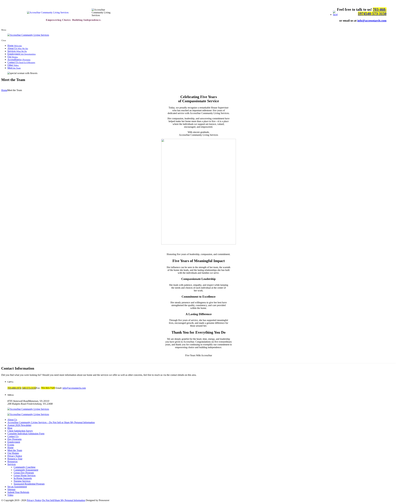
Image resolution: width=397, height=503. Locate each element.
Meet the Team (14, 450)
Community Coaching (24, 467)
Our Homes (13, 453)
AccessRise (18, 59)
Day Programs (14, 439)
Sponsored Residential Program (29, 484)
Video (10, 495)
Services (17, 51)
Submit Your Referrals (18, 492)
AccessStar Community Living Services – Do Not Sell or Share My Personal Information (51, 422)
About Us (17, 48)
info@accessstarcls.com (371, 20)
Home (14, 45)
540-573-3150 (375, 14)
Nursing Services (22, 481)
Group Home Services (25, 475)
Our (12, 56)
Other (13, 65)
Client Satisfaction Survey (20, 430)
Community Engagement (26, 470)
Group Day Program (24, 472)
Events (10, 444)
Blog (9, 428)
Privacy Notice (14, 456)
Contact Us (21, 62)
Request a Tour (14, 458)
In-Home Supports (23, 478)
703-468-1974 (14, 388)
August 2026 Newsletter (19, 425)
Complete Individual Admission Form (25, 433)
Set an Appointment (17, 486)
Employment (21, 54)
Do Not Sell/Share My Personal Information (63, 500)
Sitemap (11, 489)
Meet (14, 68)
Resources (12, 461)
